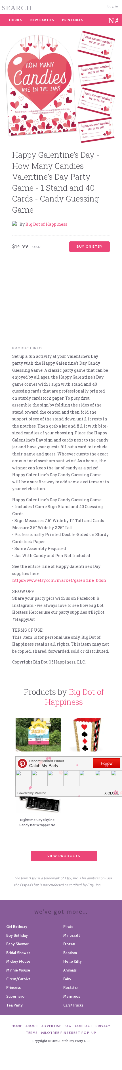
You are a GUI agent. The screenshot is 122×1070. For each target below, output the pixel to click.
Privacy (103, 1026)
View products (64, 856)
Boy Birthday (17, 935)
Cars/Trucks (73, 1005)
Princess (13, 987)
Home (17, 1026)
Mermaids (71, 996)
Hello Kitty (72, 961)
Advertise (51, 1026)
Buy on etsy (89, 246)
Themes (15, 20)
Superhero (15, 996)
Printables (72, 20)
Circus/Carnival (18, 979)
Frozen (69, 944)
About (32, 1026)
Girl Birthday (16, 926)
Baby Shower (17, 944)
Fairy (67, 979)
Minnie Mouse (18, 970)
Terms (32, 1033)
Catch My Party (61, 6)
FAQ (68, 1026)
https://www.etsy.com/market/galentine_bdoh (59, 580)
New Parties (42, 20)
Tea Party (14, 1005)
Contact (83, 1026)
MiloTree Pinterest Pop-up (68, 1033)
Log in (113, 6)
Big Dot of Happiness (46, 224)
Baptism (70, 952)
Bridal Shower (18, 952)
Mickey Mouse (18, 961)
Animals (70, 970)
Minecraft (71, 935)
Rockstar (70, 987)
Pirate (68, 926)
